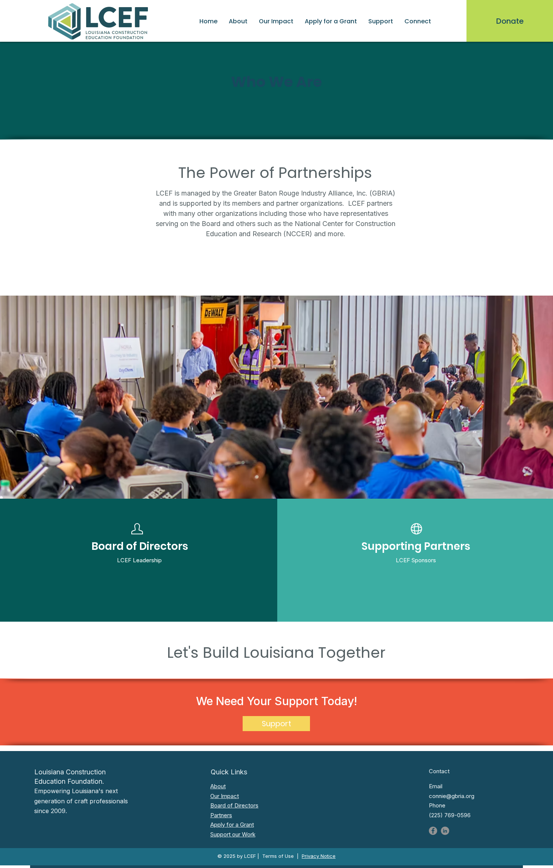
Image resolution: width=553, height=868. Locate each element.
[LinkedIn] (445, 831)
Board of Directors (234, 805)
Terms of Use (278, 856)
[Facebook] (433, 831)
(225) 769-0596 (450, 815)
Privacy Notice (319, 856)
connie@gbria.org (451, 796)
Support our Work (232, 834)
